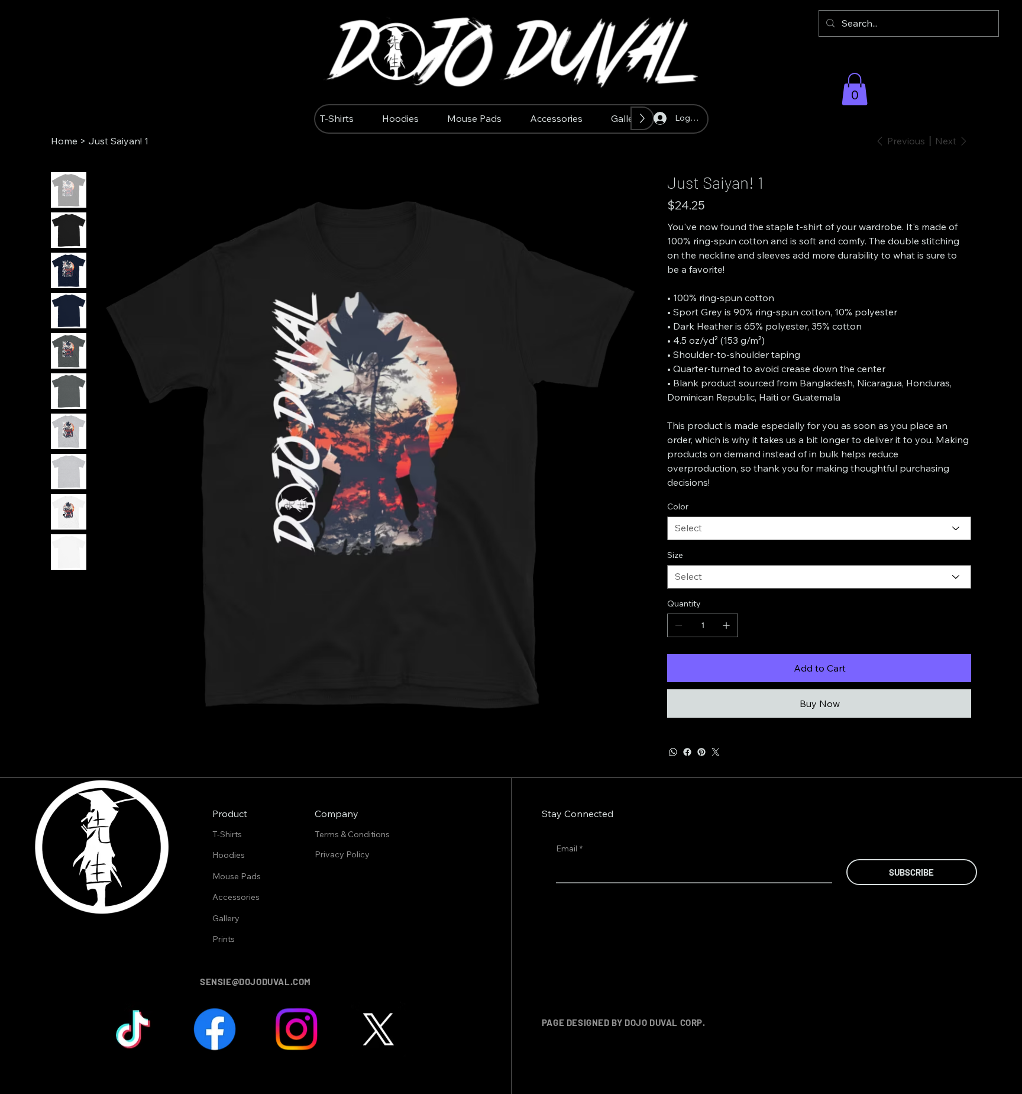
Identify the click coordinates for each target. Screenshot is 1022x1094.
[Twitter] (716, 752)
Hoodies (228, 855)
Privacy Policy (343, 854)
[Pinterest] (701, 752)
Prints (223, 939)
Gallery (226, 918)
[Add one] (726, 625)
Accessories (236, 897)
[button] (854, 89)
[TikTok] (133, 1030)
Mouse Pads (236, 876)
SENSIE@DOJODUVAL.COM (255, 981)
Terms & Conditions (353, 834)
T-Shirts (227, 834)
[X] (378, 1030)
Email (569, 848)
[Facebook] (687, 752)
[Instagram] (297, 1030)
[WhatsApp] (673, 752)
